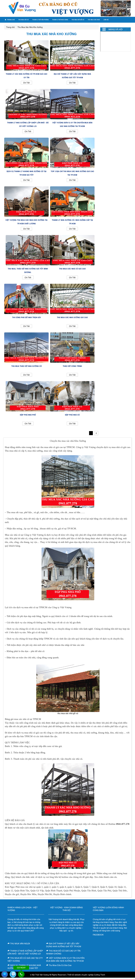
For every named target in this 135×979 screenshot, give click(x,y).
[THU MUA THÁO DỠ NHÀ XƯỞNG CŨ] (26, 347)
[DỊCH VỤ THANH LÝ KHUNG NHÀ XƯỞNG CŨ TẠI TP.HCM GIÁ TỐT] (26, 152)
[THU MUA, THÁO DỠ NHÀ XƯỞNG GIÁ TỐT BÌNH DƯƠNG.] (28, 249)
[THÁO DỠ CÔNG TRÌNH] (72, 347)
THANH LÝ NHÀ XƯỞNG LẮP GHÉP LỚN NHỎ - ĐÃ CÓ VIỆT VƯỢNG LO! (25, 952)
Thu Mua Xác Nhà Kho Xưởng (30, 27)
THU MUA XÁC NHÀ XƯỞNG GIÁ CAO (72, 317)
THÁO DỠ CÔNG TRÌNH (72, 366)
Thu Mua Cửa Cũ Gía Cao (60, 965)
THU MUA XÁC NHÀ (94, 20)
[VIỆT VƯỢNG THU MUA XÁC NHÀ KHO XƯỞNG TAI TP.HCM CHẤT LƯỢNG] (26, 201)
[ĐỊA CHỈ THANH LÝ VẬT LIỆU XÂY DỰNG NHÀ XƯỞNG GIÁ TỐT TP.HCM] (72, 55)
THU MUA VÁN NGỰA (20, 943)
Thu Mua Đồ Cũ (23, 20)
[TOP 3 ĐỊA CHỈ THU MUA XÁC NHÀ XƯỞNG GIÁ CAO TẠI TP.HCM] (72, 152)
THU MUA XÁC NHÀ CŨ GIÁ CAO (72, 268)
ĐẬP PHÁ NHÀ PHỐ (28, 414)
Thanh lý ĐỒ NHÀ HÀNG (60, 20)
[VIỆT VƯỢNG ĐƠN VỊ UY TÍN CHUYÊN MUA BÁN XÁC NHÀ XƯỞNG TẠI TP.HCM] (72, 103)
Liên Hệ (106, 20)
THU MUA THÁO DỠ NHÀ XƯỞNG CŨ (26, 366)
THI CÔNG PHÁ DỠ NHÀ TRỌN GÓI (26, 317)
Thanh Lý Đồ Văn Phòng (40, 20)
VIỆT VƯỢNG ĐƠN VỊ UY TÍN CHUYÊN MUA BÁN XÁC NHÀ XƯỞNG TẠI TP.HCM (65, 959)
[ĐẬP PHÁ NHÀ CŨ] (72, 396)
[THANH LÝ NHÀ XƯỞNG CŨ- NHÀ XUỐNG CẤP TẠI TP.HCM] (72, 201)
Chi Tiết (26, 82)
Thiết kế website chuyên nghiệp (80, 974)
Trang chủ (11, 20)
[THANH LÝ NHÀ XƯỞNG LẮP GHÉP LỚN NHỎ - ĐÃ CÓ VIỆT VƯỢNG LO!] (28, 103)
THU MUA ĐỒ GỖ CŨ (78, 20)
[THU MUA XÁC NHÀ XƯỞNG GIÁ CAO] (72, 298)
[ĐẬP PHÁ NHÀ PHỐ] (28, 396)
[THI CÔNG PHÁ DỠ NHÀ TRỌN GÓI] (26, 298)
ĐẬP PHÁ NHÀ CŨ (72, 414)
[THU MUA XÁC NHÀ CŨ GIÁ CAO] (72, 249)
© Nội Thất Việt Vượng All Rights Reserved (48, 974)
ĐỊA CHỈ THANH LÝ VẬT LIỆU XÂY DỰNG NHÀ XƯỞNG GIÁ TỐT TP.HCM (63, 945)
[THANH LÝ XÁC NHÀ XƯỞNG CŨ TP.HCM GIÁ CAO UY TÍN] (26, 55)
